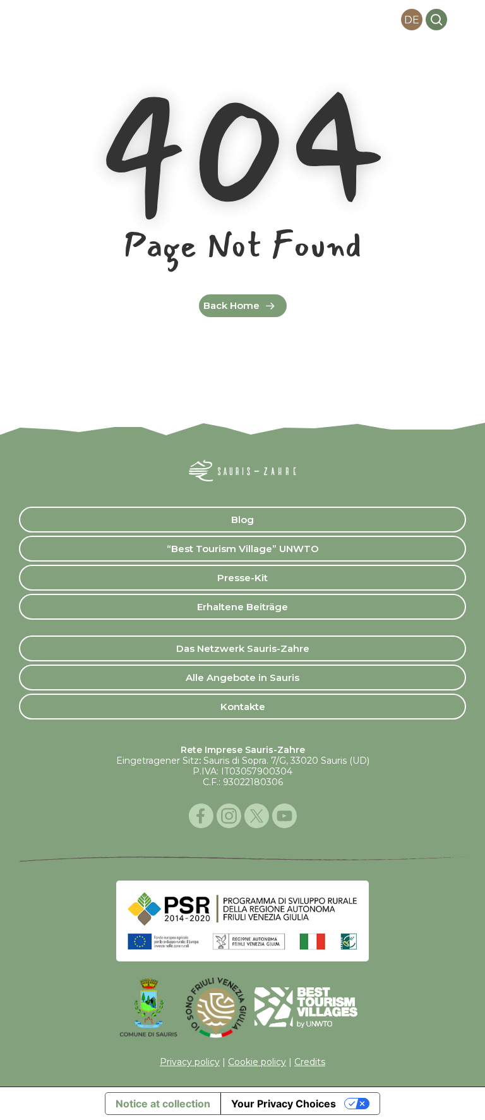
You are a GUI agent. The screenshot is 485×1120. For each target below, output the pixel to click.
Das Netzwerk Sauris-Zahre (242, 648)
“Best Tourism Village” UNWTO (243, 549)
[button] (462, 19)
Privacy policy (190, 1062)
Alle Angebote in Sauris (242, 677)
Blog (242, 520)
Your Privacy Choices (283, 1103)
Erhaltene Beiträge (242, 607)
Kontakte (242, 707)
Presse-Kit (242, 578)
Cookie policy (257, 1062)
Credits (309, 1062)
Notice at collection (163, 1103)
